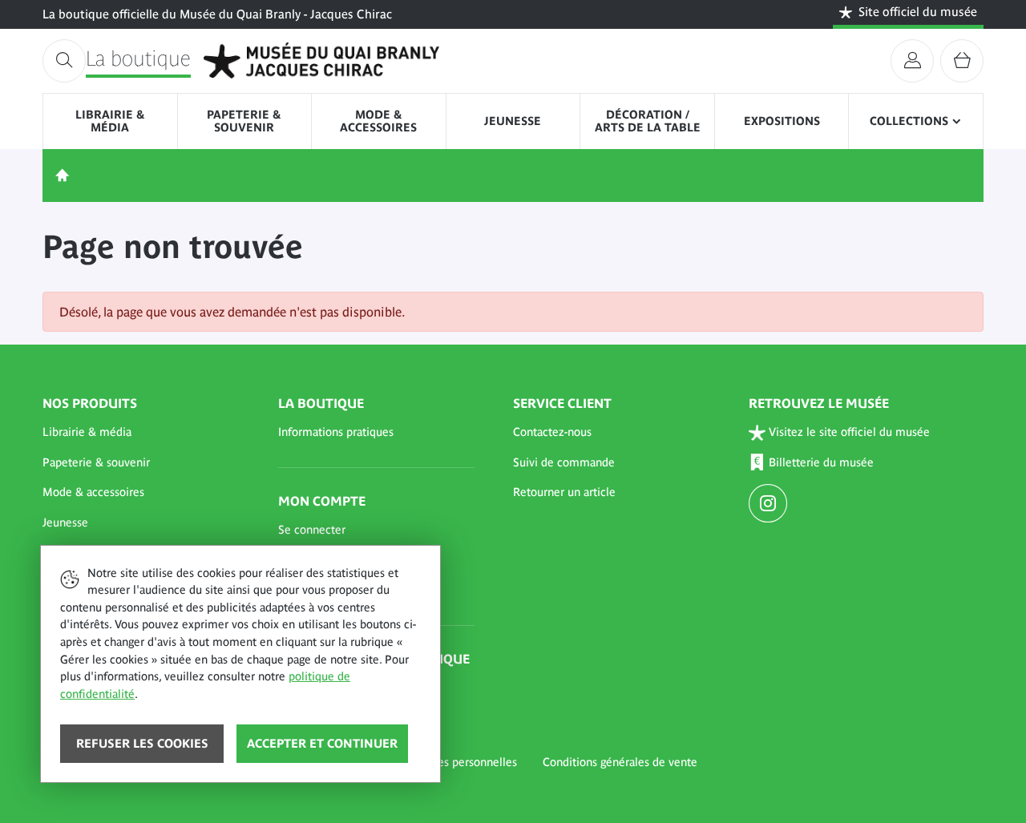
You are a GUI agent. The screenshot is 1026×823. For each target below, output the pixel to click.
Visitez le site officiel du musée (849, 432)
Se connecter (311, 529)
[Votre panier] (962, 61)
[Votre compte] (912, 61)
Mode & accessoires (378, 121)
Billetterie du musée (821, 462)
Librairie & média (110, 121)
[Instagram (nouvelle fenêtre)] (770, 505)
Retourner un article (564, 492)
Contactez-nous (552, 432)
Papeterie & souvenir (244, 121)
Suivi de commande (564, 462)
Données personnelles (460, 762)
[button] (141, 433)
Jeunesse (512, 121)
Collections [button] (909, 121)
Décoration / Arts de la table (648, 121)
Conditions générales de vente (620, 762)
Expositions (782, 121)
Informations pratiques (336, 432)
